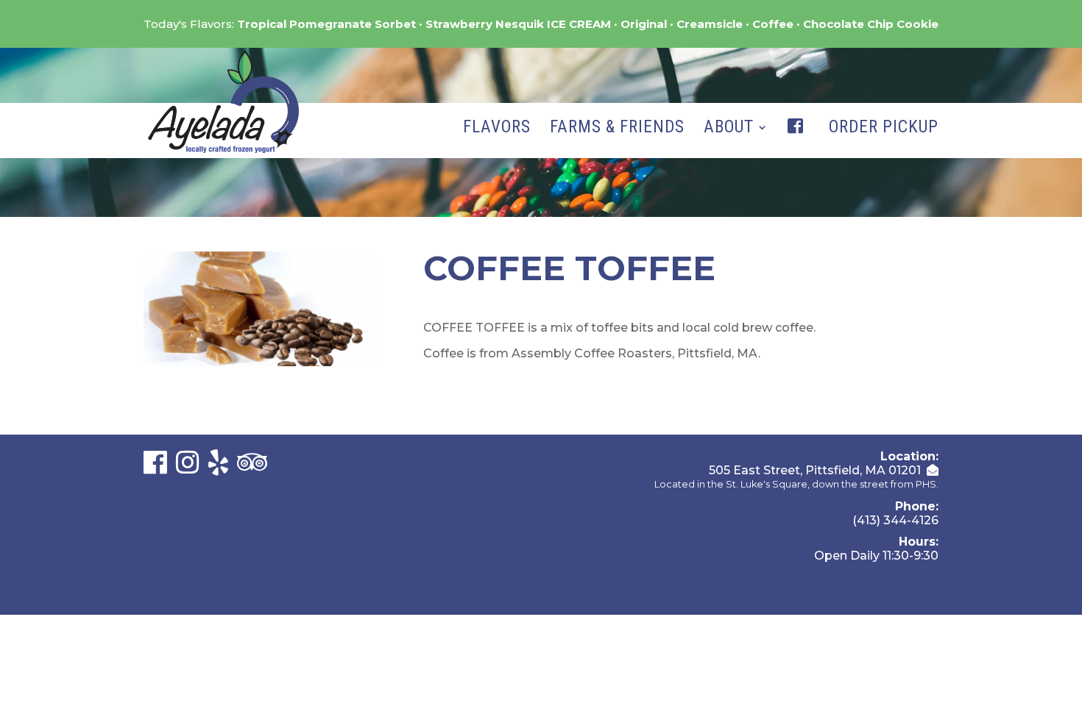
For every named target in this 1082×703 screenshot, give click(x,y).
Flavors (497, 129)
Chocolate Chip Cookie (870, 24)
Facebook (799, 141)
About (729, 129)
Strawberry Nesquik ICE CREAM (518, 24)
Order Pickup (883, 129)
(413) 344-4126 (895, 520)
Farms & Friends (617, 129)
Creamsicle (709, 24)
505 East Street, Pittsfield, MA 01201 (815, 470)
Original (643, 24)
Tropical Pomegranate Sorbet (326, 24)
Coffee (772, 24)
